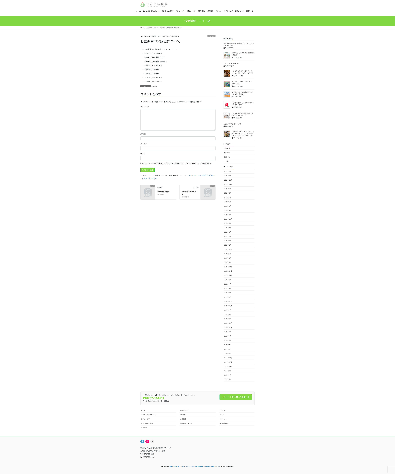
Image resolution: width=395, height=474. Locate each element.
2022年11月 (228, 271)
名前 (143, 134)
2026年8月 (227, 171)
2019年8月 (227, 371)
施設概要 (183, 419)
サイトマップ (223, 419)
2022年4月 (227, 288)
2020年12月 (228, 323)
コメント (144, 107)
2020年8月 (227, 332)
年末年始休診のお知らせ (231, 63)
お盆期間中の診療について (232, 124)
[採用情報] (208, 190)
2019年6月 (227, 379)
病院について (184, 410)
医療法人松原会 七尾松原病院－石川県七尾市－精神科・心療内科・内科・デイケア (195, 466)
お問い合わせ (223, 423)
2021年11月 (228, 306)
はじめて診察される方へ (149, 414)
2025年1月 (227, 215)
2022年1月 (227, 297)
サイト (142, 154)
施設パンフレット (186, 423)
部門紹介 (183, 414)
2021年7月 (227, 310)
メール (143, 144)
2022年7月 (227, 284)
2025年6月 (227, 201)
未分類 (226, 161)
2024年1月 (227, 245)
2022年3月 (227, 293)
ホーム (143, 410)
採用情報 (227, 157)
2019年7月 (227, 375)
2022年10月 (228, 275)
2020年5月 (227, 340)
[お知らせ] (148, 190)
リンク (221, 414)
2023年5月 (227, 254)
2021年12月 (228, 301)
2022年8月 (227, 280)
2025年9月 (227, 189)
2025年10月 (228, 184)
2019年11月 (228, 362)
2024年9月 (227, 223)
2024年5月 (227, 236)
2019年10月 (228, 366)
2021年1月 (227, 319)
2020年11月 (228, 327)
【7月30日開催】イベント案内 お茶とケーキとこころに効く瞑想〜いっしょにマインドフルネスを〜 (243, 133)
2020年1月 (227, 353)
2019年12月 (228, 358)
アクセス (222, 410)
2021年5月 (227, 314)
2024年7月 (227, 228)
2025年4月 (227, 210)
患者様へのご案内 (147, 423)
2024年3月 (227, 241)
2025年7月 (227, 197)
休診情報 (211, 36)
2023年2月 (227, 262)
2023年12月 (228, 249)
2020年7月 (227, 336)
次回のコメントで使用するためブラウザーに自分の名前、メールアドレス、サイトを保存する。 (177, 163)
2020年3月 (227, 349)
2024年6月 (227, 232)
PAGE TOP (384, 458)
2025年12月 (228, 180)
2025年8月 (227, 193)
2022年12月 (228, 267)
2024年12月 (228, 219)
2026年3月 (227, 176)
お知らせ (227, 148)
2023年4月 (227, 258)
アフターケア (145, 419)
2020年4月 (227, 345)
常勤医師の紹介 (163, 192)
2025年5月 (227, 206)
